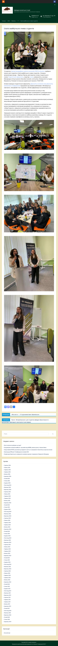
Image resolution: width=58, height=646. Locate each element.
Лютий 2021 (7, 608)
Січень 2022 (7, 586)
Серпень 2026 (7, 465)
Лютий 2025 (7, 505)
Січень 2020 (7, 619)
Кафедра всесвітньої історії (22, 10)
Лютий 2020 (7, 617)
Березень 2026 (7, 476)
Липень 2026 (7, 467)
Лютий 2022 (7, 584)
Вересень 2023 (7, 542)
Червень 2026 (7, 469)
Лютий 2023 (7, 557)
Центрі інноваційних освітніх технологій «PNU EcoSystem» (28, 71)
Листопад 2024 (7, 511)
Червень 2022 (7, 575)
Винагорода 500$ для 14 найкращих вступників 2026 (16, 452)
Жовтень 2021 (7, 593)
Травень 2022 (7, 577)
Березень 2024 (7, 529)
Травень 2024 (7, 524)
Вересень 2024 (7, 516)
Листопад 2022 (7, 564)
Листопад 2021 (7, 590)
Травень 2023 (7, 551)
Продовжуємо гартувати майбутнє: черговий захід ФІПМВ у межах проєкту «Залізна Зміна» (25, 447)
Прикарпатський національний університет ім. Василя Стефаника (27, 644)
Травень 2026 (7, 472)
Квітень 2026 (7, 474)
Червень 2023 (7, 549)
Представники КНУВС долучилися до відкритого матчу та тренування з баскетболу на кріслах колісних (28, 449)
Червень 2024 (7, 522)
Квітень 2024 (7, 527)
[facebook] (55, 5)
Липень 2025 (7, 494)
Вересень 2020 (7, 615)
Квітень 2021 (7, 604)
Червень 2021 (7, 599)
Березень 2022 (7, 582)
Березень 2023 (7, 555)
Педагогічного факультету (15, 77)
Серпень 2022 (7, 571)
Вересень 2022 (7, 568)
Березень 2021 (7, 606)
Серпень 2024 (7, 518)
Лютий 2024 (7, 531)
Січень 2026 (7, 480)
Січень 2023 (7, 560)
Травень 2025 (7, 498)
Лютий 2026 (7, 478)
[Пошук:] (26, 433)
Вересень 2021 (7, 595)
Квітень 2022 (7, 579)
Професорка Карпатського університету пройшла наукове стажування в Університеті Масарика (26, 454)
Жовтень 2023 (7, 540)
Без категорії (7, 633)
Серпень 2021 (7, 597)
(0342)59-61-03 (35, 15)
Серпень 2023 (7, 544)
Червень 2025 (7, 496)
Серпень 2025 (7, 491)
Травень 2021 (7, 601)
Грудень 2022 (7, 562)
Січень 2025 (7, 507)
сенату (32, 77)
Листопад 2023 (7, 538)
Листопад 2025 (7, 485)
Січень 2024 (7, 533)
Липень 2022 (7, 573)
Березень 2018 (7, 621)
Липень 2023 (7, 546)
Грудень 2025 (7, 483)
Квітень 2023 (7, 553)
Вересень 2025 (7, 489)
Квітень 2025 (7, 500)
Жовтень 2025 (7, 487)
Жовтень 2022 (7, 566)
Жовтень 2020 (7, 612)
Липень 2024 (7, 520)
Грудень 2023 (7, 535)
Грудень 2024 (7, 509)
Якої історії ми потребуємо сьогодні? (12, 445)
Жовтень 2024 (7, 513)
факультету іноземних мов (38, 84)
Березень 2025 (7, 502)
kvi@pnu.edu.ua (35, 17)
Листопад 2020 (7, 610)
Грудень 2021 (7, 588)
